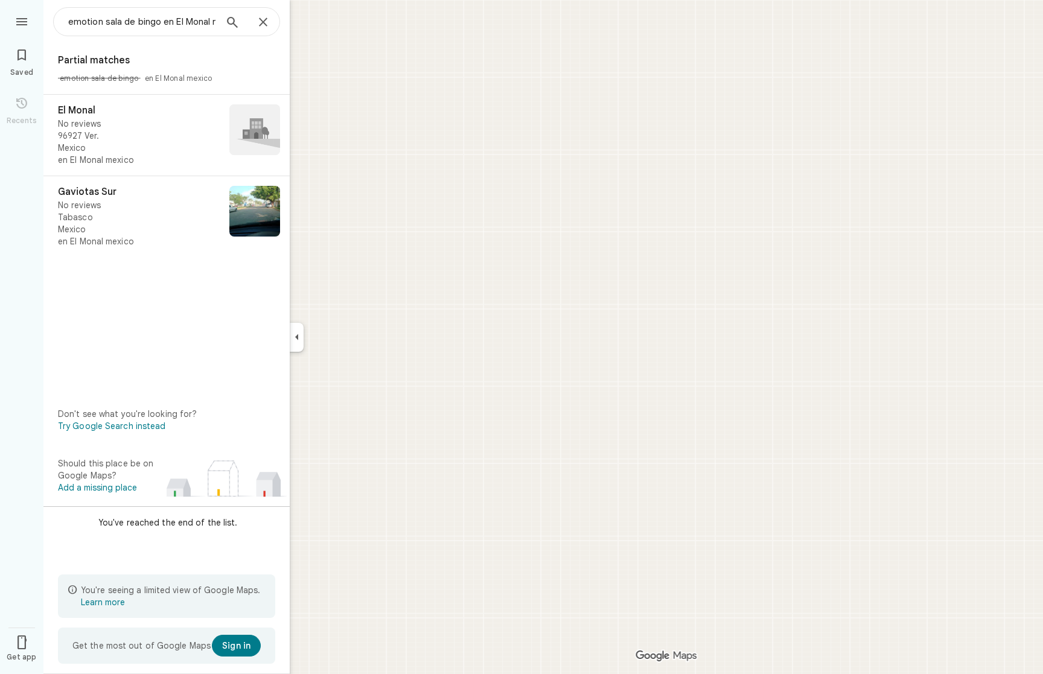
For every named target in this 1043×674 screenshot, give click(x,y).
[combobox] (141, 21)
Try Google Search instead (112, 426)
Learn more (103, 602)
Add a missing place (97, 487)
